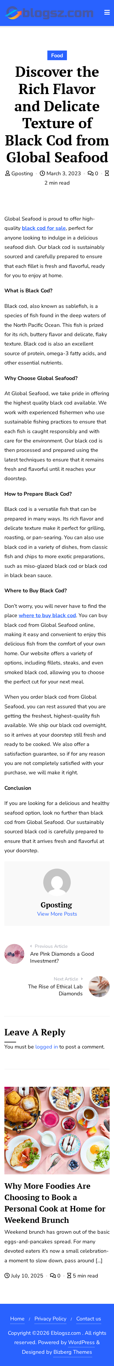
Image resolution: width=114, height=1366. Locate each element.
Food (57, 55)
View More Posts (57, 913)
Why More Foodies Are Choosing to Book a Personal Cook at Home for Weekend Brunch (55, 1203)
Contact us (88, 1318)
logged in (46, 1046)
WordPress (81, 1342)
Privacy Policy (50, 1318)
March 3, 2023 (63, 173)
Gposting (22, 173)
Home (17, 1318)
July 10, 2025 (27, 1275)
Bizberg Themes (72, 1351)
